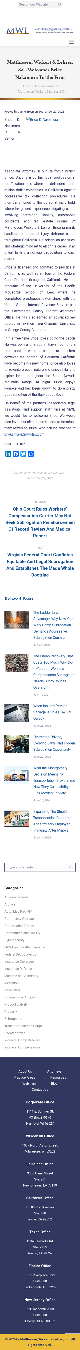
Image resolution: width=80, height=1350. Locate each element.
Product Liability (16, 1004)
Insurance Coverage (19, 962)
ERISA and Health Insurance (24, 947)
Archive (9, 904)
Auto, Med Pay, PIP (18, 912)
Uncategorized (15, 1033)
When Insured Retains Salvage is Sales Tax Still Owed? (52, 712)
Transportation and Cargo (23, 1026)
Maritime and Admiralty (21, 976)
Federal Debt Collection (21, 954)
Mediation (11, 983)
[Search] (59, 4)
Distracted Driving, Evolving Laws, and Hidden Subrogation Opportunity (54, 743)
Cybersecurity (14, 940)
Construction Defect (19, 926)
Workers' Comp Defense (22, 1040)
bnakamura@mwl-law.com (24, 434)
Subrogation (13, 1019)
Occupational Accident (20, 997)
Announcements (38, 472)
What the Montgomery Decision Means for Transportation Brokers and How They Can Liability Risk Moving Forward (54, 780)
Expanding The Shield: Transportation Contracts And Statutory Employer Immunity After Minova (52, 820)
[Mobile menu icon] (71, 41)
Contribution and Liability (22, 933)
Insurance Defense (18, 969)
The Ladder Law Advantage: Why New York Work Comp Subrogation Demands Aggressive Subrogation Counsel (53, 625)
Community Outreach (20, 919)
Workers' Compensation (22, 1047)
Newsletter (57, 472)
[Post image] (16, 620)
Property (10, 1012)
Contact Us (40, 1090)
